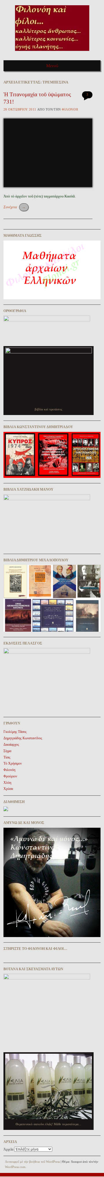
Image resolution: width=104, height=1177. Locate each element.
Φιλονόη (70, 109)
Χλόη (7, 783)
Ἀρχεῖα (8, 1149)
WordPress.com (15, 1167)
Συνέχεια (14, 207)
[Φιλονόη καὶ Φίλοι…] (52, 53)
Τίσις (6, 757)
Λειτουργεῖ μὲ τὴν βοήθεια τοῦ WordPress (32, 1161)
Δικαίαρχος (11, 744)
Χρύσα (8, 789)
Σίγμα (7, 751)
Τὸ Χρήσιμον (12, 763)
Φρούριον (10, 776)
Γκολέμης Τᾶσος (15, 732)
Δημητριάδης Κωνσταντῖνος (22, 738)
